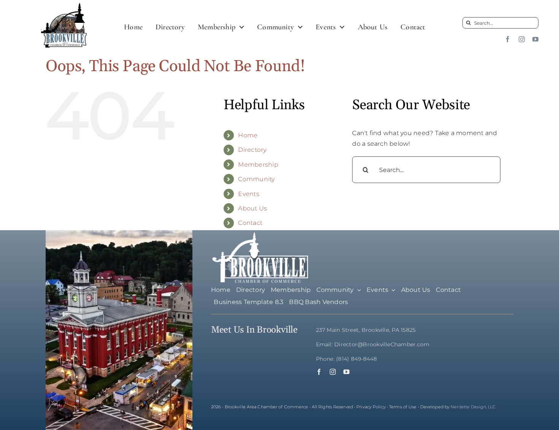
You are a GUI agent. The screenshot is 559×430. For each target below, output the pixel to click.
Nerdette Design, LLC (473, 406)
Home (247, 135)
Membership (258, 164)
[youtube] (535, 39)
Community (256, 179)
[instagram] (522, 39)
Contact (250, 222)
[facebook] (508, 39)
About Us (252, 208)
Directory (252, 149)
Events (248, 193)
